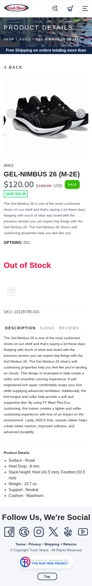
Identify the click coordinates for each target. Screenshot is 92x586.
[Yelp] (68, 532)
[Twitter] (53, 532)
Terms (20, 544)
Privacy (35, 544)
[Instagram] (38, 532)
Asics (25, 39)
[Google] (24, 532)
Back (15, 67)
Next (81, 113)
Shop (9, 39)
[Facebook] (9, 532)
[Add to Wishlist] (11, 291)
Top (47, 576)
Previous (11, 113)
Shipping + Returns (60, 544)
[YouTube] (83, 532)
